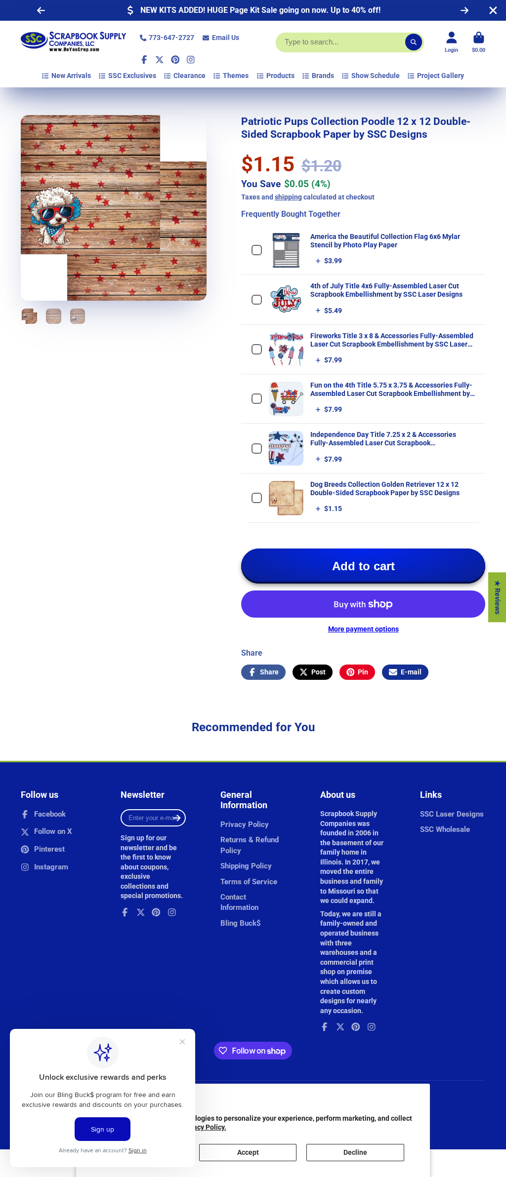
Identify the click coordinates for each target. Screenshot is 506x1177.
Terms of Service (248, 881)
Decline (355, 1152)
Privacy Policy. (203, 1127)
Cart (478, 42)
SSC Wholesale (445, 829)
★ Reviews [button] (498, 597)
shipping (288, 197)
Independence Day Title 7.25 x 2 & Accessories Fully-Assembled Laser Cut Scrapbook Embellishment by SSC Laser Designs (383, 443)
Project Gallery (440, 75)
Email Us (225, 37)
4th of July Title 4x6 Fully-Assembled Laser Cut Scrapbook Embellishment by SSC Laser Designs (386, 290)
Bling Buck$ (240, 923)
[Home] (73, 42)
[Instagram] (190, 59)
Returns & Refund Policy (249, 845)
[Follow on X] (159, 59)
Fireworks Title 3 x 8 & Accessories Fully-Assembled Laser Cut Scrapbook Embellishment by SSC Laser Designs (391, 344)
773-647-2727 (171, 37)
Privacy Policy (244, 824)
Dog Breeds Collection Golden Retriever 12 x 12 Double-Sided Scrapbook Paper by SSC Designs (385, 488)
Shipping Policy (246, 866)
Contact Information (239, 902)
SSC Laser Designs (452, 814)
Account (451, 42)
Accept (248, 1152)
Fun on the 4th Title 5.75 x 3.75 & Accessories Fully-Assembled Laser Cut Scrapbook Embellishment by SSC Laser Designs (391, 393)
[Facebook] (144, 59)
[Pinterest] (175, 59)
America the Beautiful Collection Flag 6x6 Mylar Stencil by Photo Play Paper (385, 241)
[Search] (413, 42)
